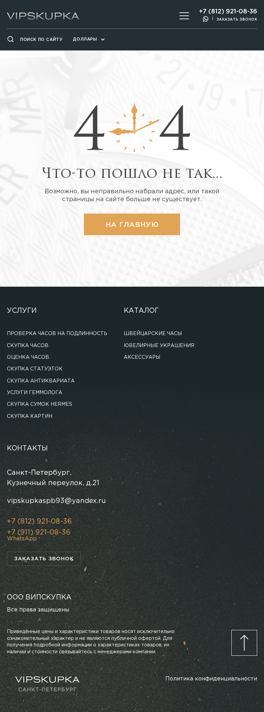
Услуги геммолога (34, 393)
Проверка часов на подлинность (57, 334)
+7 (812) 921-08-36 (228, 11)
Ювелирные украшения (159, 346)
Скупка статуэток (35, 369)
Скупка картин (29, 416)
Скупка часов (27, 346)
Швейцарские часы (153, 334)
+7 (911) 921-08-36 (38, 532)
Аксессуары (142, 357)
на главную (132, 225)
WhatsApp (22, 538)
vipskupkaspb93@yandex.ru (56, 501)
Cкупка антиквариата (41, 381)
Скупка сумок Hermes (39, 404)
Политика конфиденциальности (211, 678)
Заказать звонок (237, 19)
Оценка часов (28, 357)
